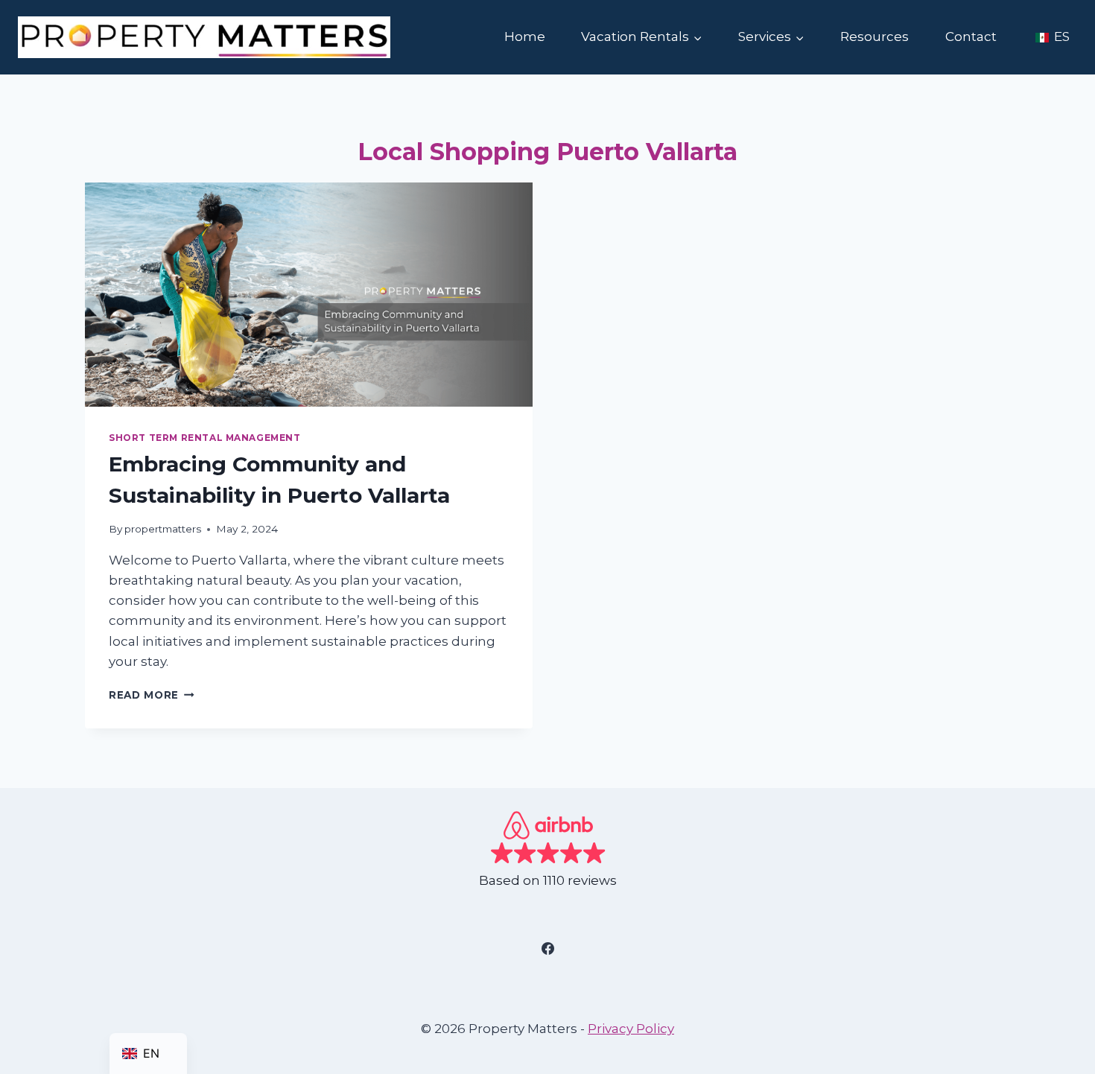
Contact (971, 36)
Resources (874, 36)
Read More (151, 695)
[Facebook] (547, 949)
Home (524, 36)
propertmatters (162, 529)
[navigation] (148, 1053)
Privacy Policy (631, 1028)
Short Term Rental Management (205, 437)
